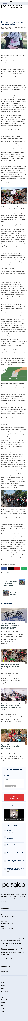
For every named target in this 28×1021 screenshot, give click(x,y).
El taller (3, 988)
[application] (14, 815)
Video (2, 1011)
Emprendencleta (4, 991)
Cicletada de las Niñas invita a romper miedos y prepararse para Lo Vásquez (11, 666)
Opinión (3, 1002)
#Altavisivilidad (4, 971)
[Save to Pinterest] (17, 568)
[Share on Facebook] (4, 568)
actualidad (10, 572)
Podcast (3, 1005)
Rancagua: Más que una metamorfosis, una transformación (10, 583)
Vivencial (3, 1014)
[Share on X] (11, 568)
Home (2, 27)
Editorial (3, 985)
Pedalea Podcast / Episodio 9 (15, 593)
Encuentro (3, 994)
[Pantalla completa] (22, 819)
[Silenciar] (20, 819)
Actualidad (14, 18)
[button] (14, 815)
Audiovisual (3, 979)
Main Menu (4, 3)
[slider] (13, 819)
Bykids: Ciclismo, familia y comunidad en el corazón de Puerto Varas (10, 746)
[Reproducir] (5, 819)
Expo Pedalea (4, 997)
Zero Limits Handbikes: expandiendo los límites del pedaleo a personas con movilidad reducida (10, 626)
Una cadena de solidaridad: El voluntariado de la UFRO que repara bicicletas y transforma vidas (11, 706)
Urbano (3, 1008)
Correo (6, 779)
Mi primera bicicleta (5, 999)
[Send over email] (24, 568)
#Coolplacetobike (5, 974)
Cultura (2, 982)
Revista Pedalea (12, 16)
